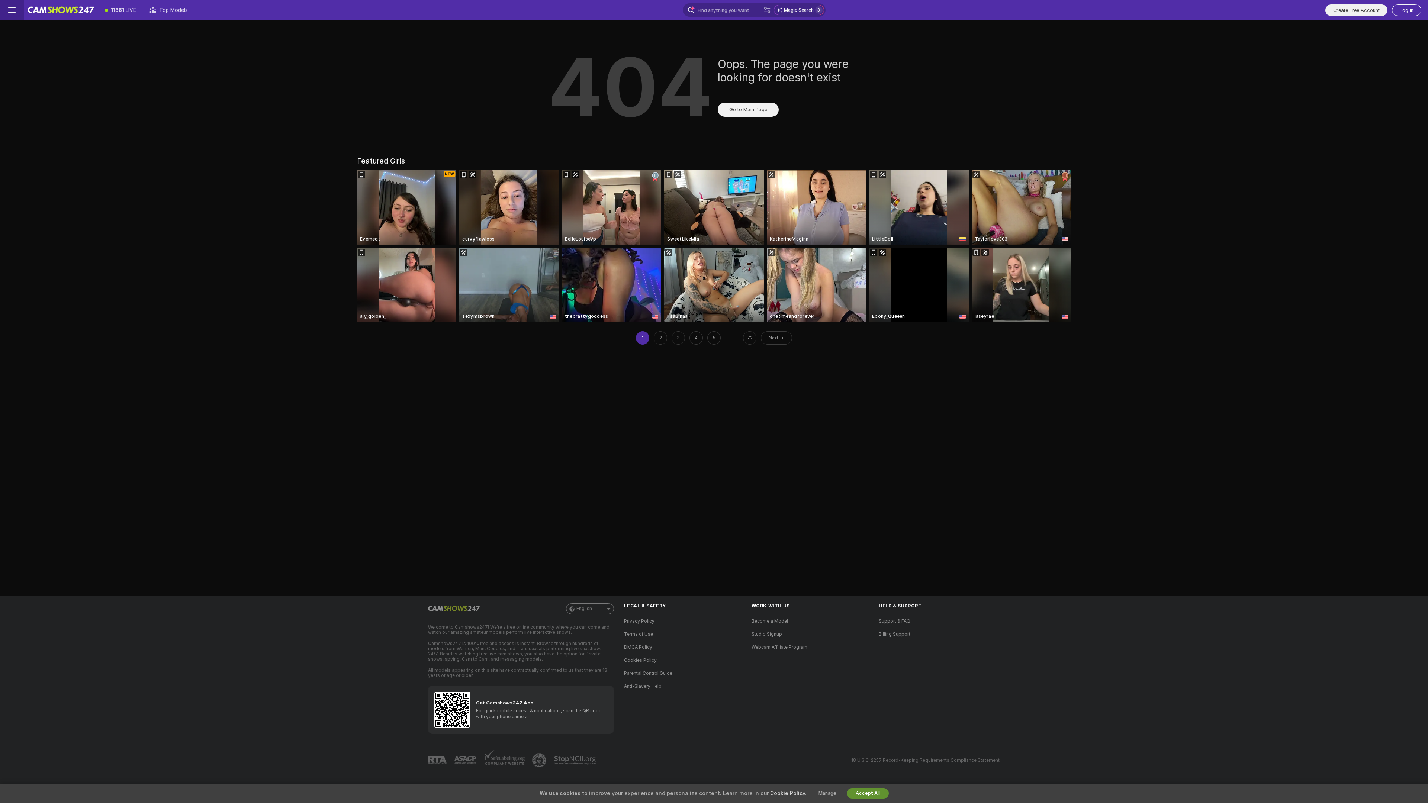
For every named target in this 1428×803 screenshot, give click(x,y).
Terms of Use (638, 634)
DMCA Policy (638, 647)
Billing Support (894, 634)
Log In (1406, 10)
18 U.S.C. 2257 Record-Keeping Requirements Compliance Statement (925, 760)
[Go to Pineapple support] (540, 760)
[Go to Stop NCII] (576, 760)
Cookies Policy (640, 660)
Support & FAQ (894, 621)
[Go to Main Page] (61, 10)
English (584, 608)
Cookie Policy (787, 793)
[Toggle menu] (12, 10)
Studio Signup (767, 634)
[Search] (767, 10)
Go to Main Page (748, 109)
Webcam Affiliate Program (779, 647)
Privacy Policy (639, 621)
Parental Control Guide (648, 673)
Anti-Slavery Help (643, 686)
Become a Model (770, 621)
